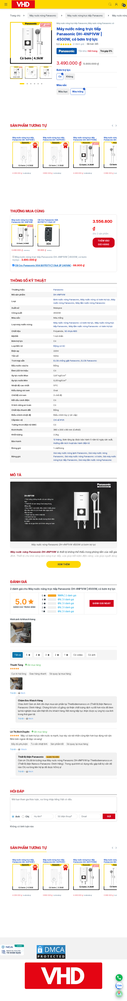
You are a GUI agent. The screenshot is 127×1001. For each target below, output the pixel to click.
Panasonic (58, 289)
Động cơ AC (59, 346)
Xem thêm (63, 564)
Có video (78, 655)
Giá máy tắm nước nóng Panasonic (95, 460)
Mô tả (15, 475)
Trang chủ (15, 15)
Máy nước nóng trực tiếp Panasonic (85, 15)
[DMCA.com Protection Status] (49, 951)
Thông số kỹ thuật (28, 280)
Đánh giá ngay (102, 603)
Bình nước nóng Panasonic (66, 299)
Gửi (109, 816)
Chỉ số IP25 (58, 420)
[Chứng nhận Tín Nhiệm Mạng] (12, 949)
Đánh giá (18, 582)
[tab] (63, 211)
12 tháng (57, 439)
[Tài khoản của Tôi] (116, 4)
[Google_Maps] (119, 993)
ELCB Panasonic (89, 360)
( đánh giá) (79, 44)
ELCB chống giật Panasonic (66, 360)
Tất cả (17, 655)
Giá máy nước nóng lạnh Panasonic (70, 453)
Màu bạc (63, 91)
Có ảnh (91, 655)
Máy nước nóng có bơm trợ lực (95, 299)
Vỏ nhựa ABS (70, 331)
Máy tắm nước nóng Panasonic (90, 303)
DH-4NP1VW (59, 294)
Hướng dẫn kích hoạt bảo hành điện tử (71, 443)
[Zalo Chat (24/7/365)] (119, 985)
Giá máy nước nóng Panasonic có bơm (83, 456)
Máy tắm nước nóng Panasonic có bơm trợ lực (91, 326)
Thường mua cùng (27, 211)
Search (110, 4)
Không (69, 76)
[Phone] (119, 977)
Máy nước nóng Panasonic (43, 15)
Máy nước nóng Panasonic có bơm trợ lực (73, 322)
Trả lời (13, 693)
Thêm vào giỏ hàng (103, 242)
